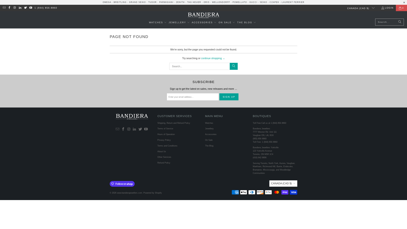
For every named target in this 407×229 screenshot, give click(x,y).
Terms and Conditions (167, 146)
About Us (161, 151)
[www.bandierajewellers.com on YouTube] (30, 8)
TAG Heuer (194, 2)
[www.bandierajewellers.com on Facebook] (9, 8)
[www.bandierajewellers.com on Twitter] (25, 8)
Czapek (274, 2)
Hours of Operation (166, 134)
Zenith (180, 2)
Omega (107, 2)
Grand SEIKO (137, 2)
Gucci (253, 2)
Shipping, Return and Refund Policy (173, 123)
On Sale (209, 140)
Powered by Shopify (152, 193)
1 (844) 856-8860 (45, 8)
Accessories (211, 134)
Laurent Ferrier (293, 2)
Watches (209, 123)
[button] (158, 23)
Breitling (120, 2)
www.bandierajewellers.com (129, 193)
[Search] (400, 22)
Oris (207, 2)
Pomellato (240, 2)
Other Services (164, 157)
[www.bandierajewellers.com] (203, 16)
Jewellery (209, 128)
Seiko (263, 2)
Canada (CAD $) (358, 8)
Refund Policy (163, 163)
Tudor (152, 2)
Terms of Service (165, 128)
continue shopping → (213, 58)
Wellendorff (221, 2)
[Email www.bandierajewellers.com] (4, 8)
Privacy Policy (164, 140)
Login (389, 8)
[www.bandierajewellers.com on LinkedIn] (20, 8)
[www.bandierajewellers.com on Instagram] (14, 8)
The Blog (209, 146)
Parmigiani (166, 2)
